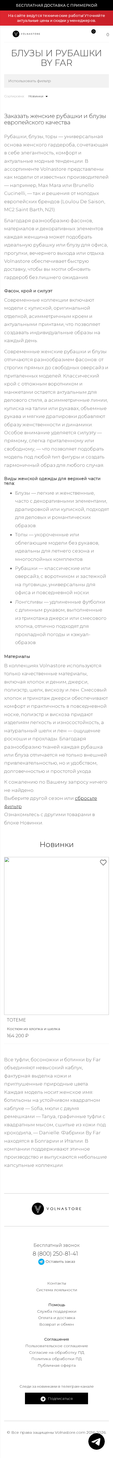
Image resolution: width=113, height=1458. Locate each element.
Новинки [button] (36, 96)
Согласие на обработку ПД (56, 1352)
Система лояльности (56, 1289)
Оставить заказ (59, 1261)
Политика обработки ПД (56, 1358)
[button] (107, 921)
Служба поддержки (56, 1311)
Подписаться (60, 1398)
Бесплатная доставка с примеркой (56, 5)
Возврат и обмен (56, 1324)
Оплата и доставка (56, 1317)
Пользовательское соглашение (56, 1345)
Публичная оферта (57, 1365)
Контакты (56, 1283)
